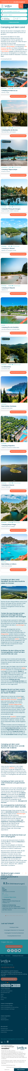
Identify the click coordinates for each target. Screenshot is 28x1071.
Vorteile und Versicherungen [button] (7, 1030)
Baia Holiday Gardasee (8, 406)
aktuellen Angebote (19, 2)
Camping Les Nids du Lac (9, 90)
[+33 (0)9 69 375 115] (21, 6)
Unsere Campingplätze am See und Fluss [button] (9, 1007)
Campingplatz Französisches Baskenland (14, 933)
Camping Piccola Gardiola (10, 327)
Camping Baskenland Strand (14, 935)
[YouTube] (19, 950)
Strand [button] (2, 994)
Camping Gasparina (8, 446)
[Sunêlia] (8, 6)
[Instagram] (15, 950)
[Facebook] (8, 950)
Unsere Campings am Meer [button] (7, 1005)
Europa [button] (2, 999)
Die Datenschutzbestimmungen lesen (8, 1065)
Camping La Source (7, 485)
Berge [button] (2, 996)
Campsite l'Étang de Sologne (10, 209)
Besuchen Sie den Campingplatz (18, 96)
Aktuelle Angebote (4, 1019)
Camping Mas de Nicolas (9, 130)
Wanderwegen (21, 813)
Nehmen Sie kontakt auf (9, 979)
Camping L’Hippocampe (9, 169)
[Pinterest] (12, 950)
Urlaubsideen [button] (3, 1018)
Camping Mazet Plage (8, 524)
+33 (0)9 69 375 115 (7, 967)
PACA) (19, 698)
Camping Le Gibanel (8, 248)
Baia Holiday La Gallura (8, 564)
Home (2, 955)
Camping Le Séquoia (8, 288)
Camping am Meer (14, 927)
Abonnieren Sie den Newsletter (14, 946)
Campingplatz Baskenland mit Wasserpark (14, 930)
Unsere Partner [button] (4, 1032)
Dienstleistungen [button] (4, 1028)
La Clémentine (6, 367)
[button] (25, 6)
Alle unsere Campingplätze (6, 990)
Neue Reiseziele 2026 (5, 992)
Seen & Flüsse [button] (4, 997)
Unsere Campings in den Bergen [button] (8, 1009)
